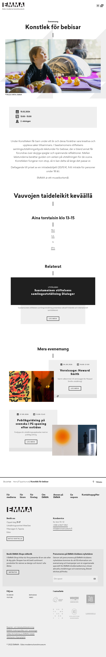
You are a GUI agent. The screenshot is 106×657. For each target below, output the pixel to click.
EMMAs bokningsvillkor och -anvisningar (22, 630)
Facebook (10, 595)
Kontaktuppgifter (90, 495)
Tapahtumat (24, 482)
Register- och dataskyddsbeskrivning (20, 627)
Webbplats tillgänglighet (16, 637)
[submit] (95, 579)
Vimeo (31, 597)
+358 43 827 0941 (60, 525)
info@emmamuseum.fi (62, 529)
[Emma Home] (13, 4)
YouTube (10, 597)
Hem (15, 482)
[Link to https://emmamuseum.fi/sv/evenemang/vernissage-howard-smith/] (31, 386)
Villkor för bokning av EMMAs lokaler (21, 634)
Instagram (33, 595)
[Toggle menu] (102, 5)
